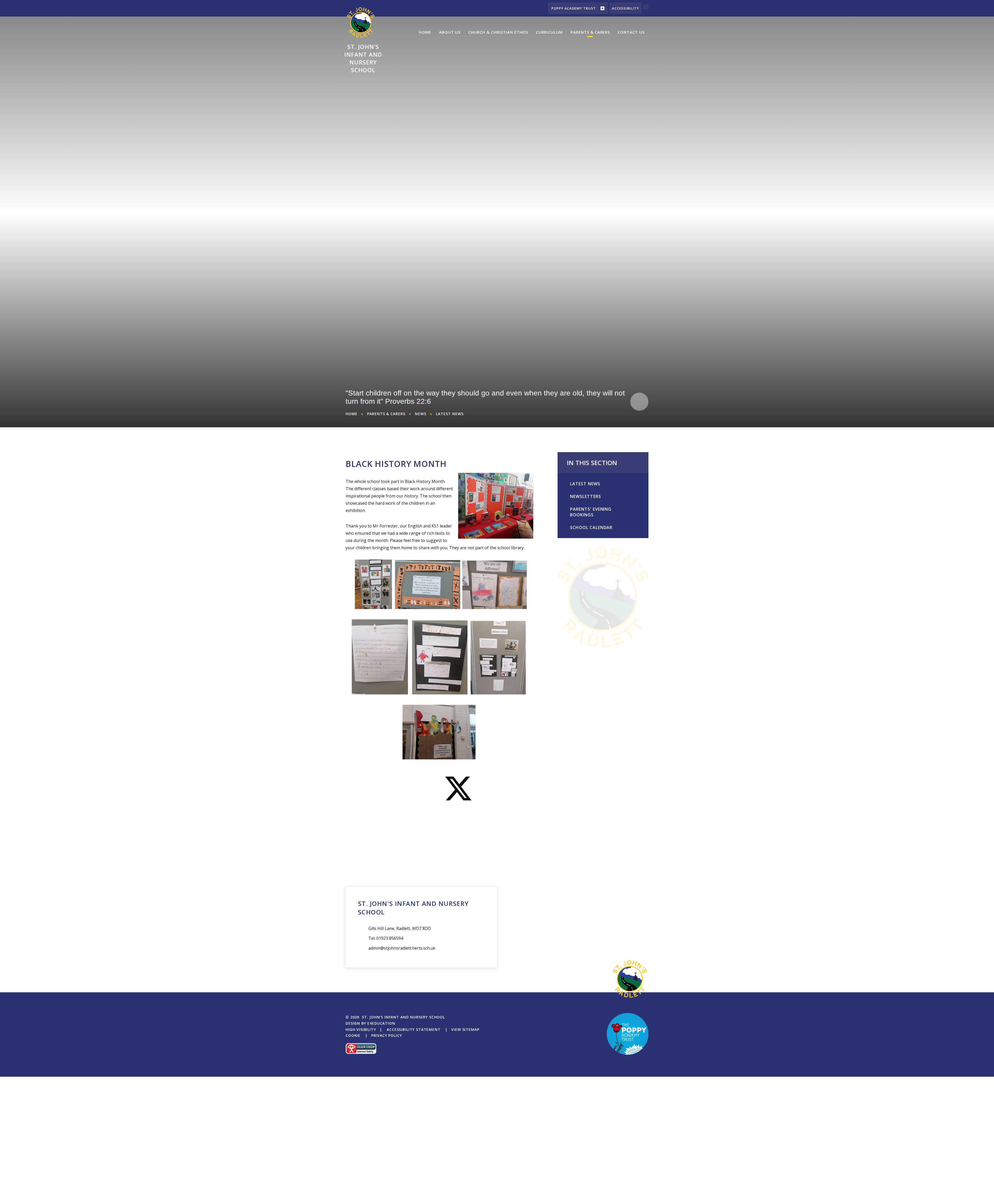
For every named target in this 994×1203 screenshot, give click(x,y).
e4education (381, 1023)
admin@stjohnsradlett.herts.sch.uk (401, 948)
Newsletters (585, 496)
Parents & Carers (386, 413)
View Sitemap (465, 1029)
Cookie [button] (353, 1035)
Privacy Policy (386, 1035)
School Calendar (591, 527)
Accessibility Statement (413, 1029)
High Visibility (361, 1029)
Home (351, 413)
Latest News (450, 413)
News (420, 413)
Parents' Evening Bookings (590, 512)
